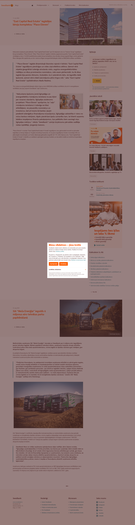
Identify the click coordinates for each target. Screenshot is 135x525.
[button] (67, 269)
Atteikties (63, 264)
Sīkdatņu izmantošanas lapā (78, 260)
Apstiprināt (53, 264)
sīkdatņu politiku (60, 251)
